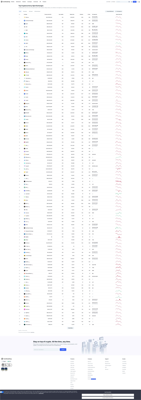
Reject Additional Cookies (107, 394)
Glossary (106, 369)
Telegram (124, 365)
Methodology (90, 375)
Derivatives (25, 11)
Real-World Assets (73, 378)
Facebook (124, 369)
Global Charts (72, 380)
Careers (89, 378)
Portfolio (71, 384)
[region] (58, 2)
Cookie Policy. (41, 393)
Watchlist (72, 386)
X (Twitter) (124, 361)
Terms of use (90, 363)
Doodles (71, 388)
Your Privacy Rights (108, 392)
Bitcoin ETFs (72, 373)
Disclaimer (90, 373)
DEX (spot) (31, 11)
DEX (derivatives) (37, 11)
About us (89, 361)
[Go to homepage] (5, 1)
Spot (20, 11)
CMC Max (72, 367)
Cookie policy (90, 369)
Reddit (123, 371)
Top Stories (72, 369)
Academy (72, 361)
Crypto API (72, 375)
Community (124, 363)
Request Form (107, 363)
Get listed (107, 361)
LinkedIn (123, 373)
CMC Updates (73, 371)
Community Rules (91, 371)
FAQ (106, 367)
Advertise (72, 363)
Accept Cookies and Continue (108, 397)
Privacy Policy (90, 365)
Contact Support (108, 365)
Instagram (124, 367)
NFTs (71, 382)
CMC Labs (72, 365)
